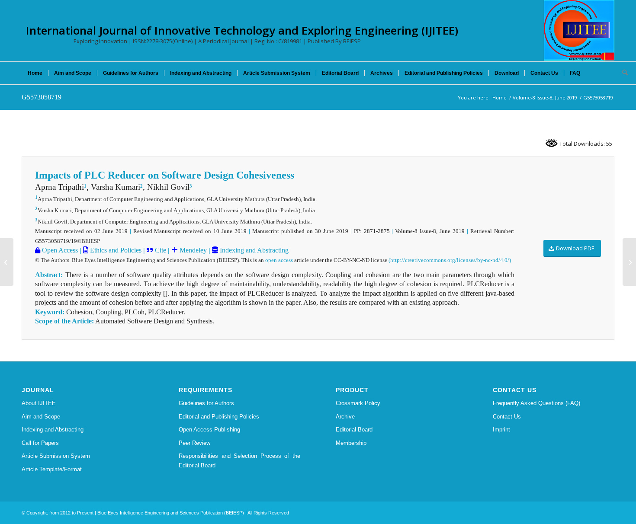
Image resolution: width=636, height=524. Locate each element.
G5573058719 (41, 97)
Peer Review (194, 443)
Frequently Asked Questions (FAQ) (536, 403)
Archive (345, 416)
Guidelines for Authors (206, 403)
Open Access (59, 250)
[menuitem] (35, 73)
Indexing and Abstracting (253, 250)
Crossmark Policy (358, 403)
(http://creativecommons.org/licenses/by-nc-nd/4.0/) (450, 260)
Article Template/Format (52, 469)
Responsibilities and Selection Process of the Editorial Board (239, 460)
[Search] (622, 73)
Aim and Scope (41, 416)
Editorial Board (354, 429)
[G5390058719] (6, 262)
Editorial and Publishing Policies (219, 416)
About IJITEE (39, 403)
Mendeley (192, 250)
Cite (160, 250)
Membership (351, 443)
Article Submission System (56, 456)
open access (279, 260)
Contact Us (507, 416)
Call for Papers (40, 443)
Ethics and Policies (114, 250)
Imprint (501, 429)
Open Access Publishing (209, 429)
